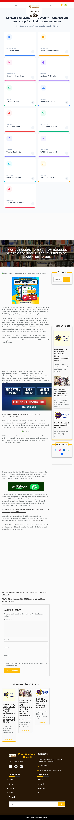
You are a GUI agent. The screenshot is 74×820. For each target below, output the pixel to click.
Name (6, 640)
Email (6, 648)
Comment (7, 620)
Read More (9, 739)
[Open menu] (16, 5)
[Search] (66, 279)
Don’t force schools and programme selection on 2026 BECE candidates (61, 393)
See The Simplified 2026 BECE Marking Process (61, 425)
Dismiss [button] (45, 817)
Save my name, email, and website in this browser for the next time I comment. (27, 665)
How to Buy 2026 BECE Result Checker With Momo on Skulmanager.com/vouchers (61, 355)
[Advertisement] (37, 225)
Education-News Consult (34, 14)
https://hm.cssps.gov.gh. (37, 520)
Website (6, 656)
